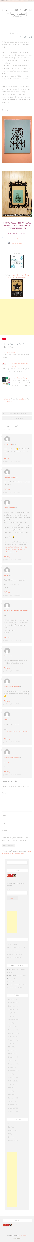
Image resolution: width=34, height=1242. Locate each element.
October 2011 (13, 1108)
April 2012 (12, 1091)
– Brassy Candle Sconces (17, 413)
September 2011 (13, 1111)
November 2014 (13, 1071)
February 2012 (13, 1098)
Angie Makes (23, 1235)
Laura (6, 656)
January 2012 (12, 1101)
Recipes (11, 1137)
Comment (5, 793)
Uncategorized (13, 1140)
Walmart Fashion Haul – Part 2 (17, 947)
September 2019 (13, 1020)
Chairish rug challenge (19, 378)
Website (5, 831)
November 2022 (13, 1003)
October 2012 (13, 1081)
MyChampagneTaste (11, 686)
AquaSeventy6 (9, 477)
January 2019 (12, 1026)
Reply (8, 459)
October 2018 (13, 1037)
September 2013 (13, 1077)
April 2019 (12, 1023)
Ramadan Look (21, 975)
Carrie (6, 575)
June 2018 (11, 1043)
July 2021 (11, 1013)
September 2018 (13, 1040)
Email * (9, 890)
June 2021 (11, 1016)
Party (10, 1134)
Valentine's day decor (9, 352)
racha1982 (7, 399)
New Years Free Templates (15, 954)
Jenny (6, 719)
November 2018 (13, 1033)
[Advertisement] (17, 317)
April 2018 (12, 1050)
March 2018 (12, 1054)
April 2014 (12, 1074)
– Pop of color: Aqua (16, 418)
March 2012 (12, 1094)
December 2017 (13, 1064)
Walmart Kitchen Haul (14, 958)
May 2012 (11, 1088)
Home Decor (22, 399)
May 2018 (11, 1047)
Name (4, 816)
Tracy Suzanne (9, 508)
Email (4, 823)
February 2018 (13, 1057)
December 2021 (13, 1006)
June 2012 (11, 1084)
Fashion (11, 1127)
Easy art (4, 401)
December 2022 (13, 999)
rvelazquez (8, 444)
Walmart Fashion (12, 944)
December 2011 (13, 1105)
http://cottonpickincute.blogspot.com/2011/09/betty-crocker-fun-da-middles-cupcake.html (16, 549)
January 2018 (12, 1060)
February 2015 (13, 1067)
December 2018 (13, 1030)
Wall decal (10, 401)
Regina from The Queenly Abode (16, 610)
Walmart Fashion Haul (14, 951)
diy (9, 1123)
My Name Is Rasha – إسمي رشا (17, 11)
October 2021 (13, 1009)
